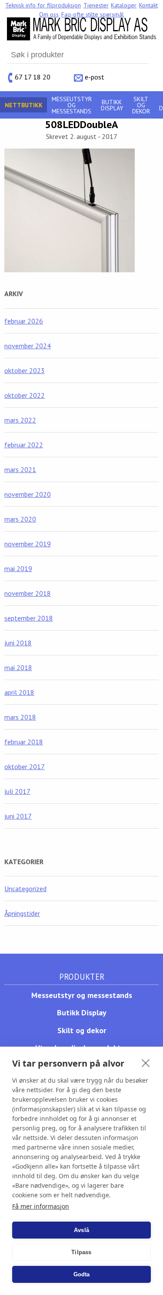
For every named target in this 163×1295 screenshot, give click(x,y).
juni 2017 (18, 816)
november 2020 (27, 494)
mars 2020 (20, 519)
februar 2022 (23, 444)
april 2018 (19, 692)
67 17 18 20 (32, 76)
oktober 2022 (24, 395)
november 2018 (27, 593)
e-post (94, 76)
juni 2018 (18, 642)
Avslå (81, 1230)
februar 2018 (23, 741)
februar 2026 (23, 321)
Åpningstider (22, 913)
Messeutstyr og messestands (72, 105)
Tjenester (96, 5)
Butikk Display (112, 105)
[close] (146, 1063)
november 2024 (27, 345)
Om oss (49, 14)
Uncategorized (25, 888)
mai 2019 (18, 568)
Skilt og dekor (141, 105)
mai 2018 (18, 667)
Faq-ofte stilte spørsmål (92, 14)
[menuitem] (43, 5)
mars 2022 (20, 420)
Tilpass (81, 1252)
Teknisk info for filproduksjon (43, 5)
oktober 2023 (24, 370)
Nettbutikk (24, 105)
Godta (81, 1274)
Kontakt (148, 5)
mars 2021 (20, 469)
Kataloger (123, 5)
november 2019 (27, 543)
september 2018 (28, 618)
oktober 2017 (24, 766)
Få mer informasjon (40, 1206)
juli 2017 (17, 791)
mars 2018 (20, 717)
